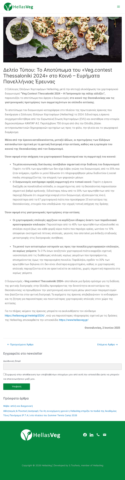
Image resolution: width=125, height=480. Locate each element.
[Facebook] (85, 434)
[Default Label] (98, 434)
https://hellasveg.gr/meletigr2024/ (25, 315)
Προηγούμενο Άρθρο (20, 344)
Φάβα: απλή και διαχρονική (18, 406)
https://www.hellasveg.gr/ (74, 320)
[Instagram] (91, 434)
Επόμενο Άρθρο (107, 344)
